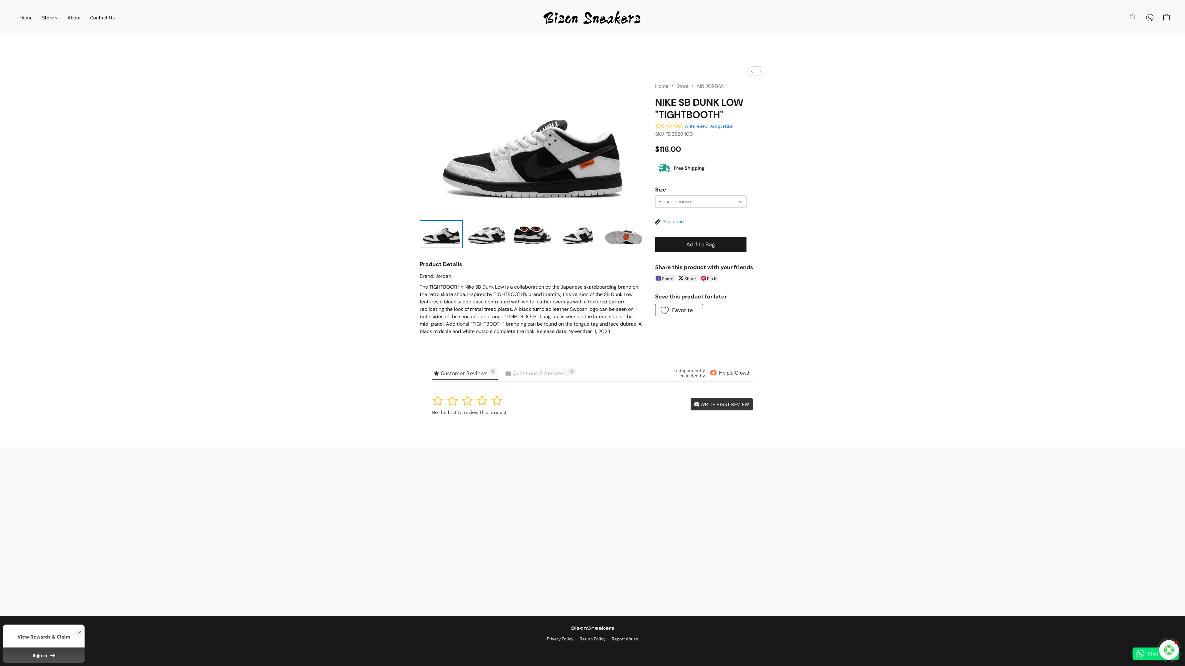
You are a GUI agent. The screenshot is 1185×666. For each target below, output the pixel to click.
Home (26, 17)
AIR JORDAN (710, 86)
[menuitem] (752, 71)
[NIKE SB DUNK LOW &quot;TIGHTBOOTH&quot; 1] (487, 234)
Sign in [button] (40, 655)
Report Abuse (625, 639)
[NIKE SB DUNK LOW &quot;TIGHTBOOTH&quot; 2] (532, 234)
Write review (696, 126)
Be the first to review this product (469, 412)
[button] (592, 17)
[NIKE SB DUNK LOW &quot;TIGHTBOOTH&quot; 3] (578, 234)
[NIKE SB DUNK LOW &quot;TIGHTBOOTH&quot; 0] (441, 234)
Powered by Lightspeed (592, 649)
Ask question (721, 126)
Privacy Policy (560, 639)
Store (48, 17)
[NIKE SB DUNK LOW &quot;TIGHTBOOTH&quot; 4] (623, 234)
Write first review (724, 404)
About (74, 17)
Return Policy (592, 639)
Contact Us (102, 17)
